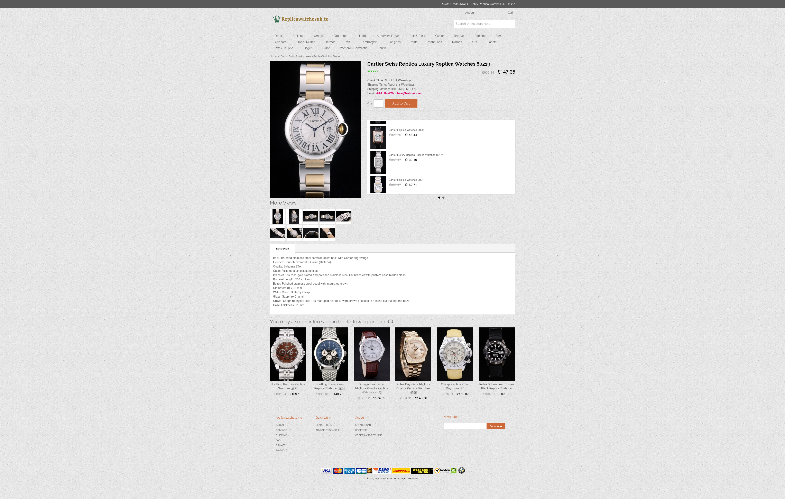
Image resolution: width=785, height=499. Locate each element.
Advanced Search (327, 430)
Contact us (283, 430)
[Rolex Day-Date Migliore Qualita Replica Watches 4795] (413, 354)
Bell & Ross (417, 35)
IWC (348, 42)
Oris (475, 42)
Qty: (370, 103)
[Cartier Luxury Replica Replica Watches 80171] (378, 158)
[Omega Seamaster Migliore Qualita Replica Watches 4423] (371, 354)
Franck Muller (306, 42)
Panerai (492, 42)
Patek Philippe (284, 48)
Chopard (281, 42)
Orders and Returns (368, 435)
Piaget (308, 48)
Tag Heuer (341, 35)
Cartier (439, 35)
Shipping (281, 435)
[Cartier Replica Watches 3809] (378, 133)
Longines (394, 42)
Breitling (298, 35)
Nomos (457, 42)
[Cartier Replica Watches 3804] (378, 182)
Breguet (459, 35)
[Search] (511, 24)
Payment (281, 450)
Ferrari (500, 35)
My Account (363, 425)
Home (273, 56)
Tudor (326, 48)
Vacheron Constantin (353, 48)
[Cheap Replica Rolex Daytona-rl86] (455, 354)
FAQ (278, 440)
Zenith (382, 48)
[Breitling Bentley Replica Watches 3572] (288, 354)
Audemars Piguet (388, 35)
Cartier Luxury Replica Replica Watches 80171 (416, 150)
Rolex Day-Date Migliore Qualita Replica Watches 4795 (413, 388)
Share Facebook (374, 115)
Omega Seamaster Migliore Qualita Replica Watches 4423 (371, 388)
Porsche (480, 35)
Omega (319, 35)
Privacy (281, 445)
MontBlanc (435, 42)
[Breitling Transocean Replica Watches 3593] (330, 354)
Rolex (279, 35)
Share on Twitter (382, 115)
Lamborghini (369, 42)
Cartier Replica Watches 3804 (406, 175)
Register (361, 430)
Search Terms (325, 425)
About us (282, 425)
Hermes (330, 42)
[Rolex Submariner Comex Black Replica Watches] (497, 354)
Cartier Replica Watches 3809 (406, 125)
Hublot (362, 35)
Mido (414, 42)
